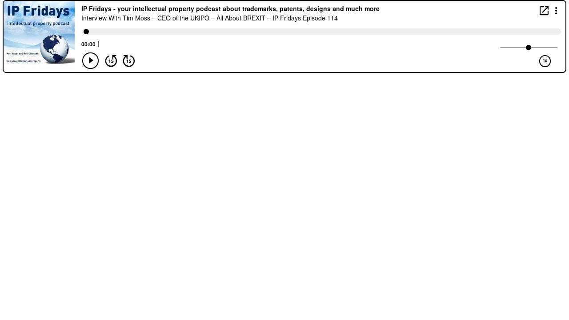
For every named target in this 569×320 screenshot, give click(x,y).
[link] (544, 10)
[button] (556, 10)
